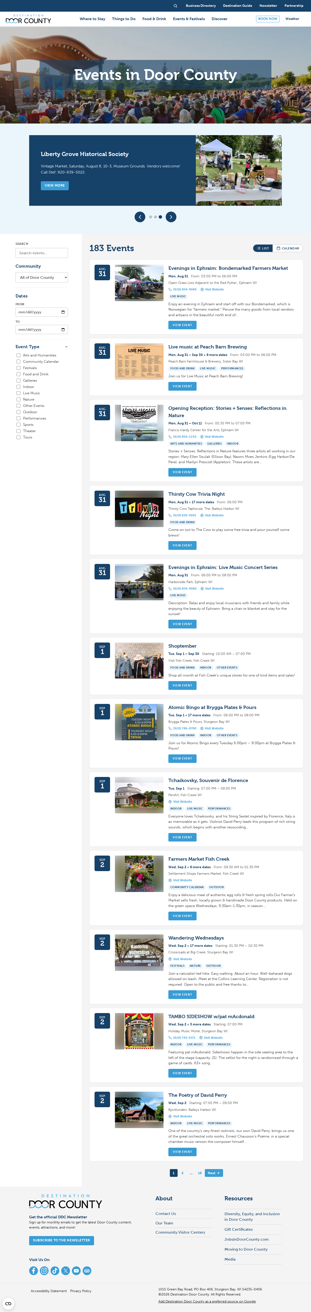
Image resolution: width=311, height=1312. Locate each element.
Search (22, 244)
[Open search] (175, 6)
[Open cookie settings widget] (8, 1304)
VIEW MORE (55, 185)
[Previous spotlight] (140, 217)
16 (200, 1173)
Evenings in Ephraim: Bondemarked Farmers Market (228, 268)
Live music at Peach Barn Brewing (207, 347)
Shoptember (182, 646)
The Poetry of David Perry (197, 1095)
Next (211, 1173)
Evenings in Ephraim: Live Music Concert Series (222, 567)
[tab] (150, 216)
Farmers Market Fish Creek (198, 859)
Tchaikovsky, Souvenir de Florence (208, 780)
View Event (182, 325)
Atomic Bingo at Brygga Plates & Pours (212, 707)
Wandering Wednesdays (196, 938)
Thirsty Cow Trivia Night (196, 494)
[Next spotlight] (171, 217)
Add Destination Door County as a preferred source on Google (207, 1301)
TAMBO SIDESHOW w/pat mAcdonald (211, 1016)
